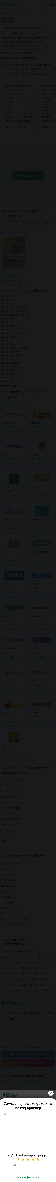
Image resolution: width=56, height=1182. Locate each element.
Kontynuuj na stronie (28, 1177)
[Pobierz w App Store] (28, 1169)
